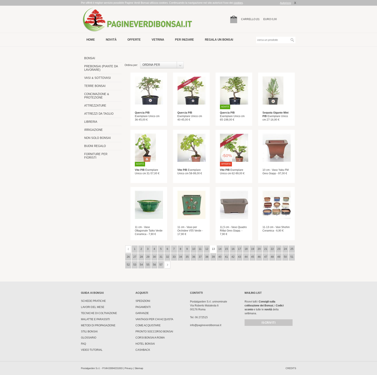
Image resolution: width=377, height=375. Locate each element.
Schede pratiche (93, 300)
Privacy (129, 368)
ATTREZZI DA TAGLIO (98, 113)
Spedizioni (142, 300)
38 (206, 256)
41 (226, 256)
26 (128, 256)
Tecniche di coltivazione (99, 313)
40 (219, 256)
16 (233, 249)
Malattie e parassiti (95, 319)
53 (134, 264)
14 (219, 249)
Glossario (88, 337)
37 (200, 256)
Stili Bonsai (89, 331)
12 (206, 249)
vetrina (158, 39)
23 (278, 249)
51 (291, 256)
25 (291, 249)
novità (111, 39)
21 (265, 249)
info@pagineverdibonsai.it (205, 325)
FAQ (83, 343)
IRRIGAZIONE (93, 129)
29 (147, 256)
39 (213, 256)
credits (291, 368)
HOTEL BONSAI (145, 343)
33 (174, 256)
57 (161, 264)
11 (200, 249)
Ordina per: (131, 65)
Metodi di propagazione (98, 325)
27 (134, 256)
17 (239, 249)
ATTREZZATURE (95, 105)
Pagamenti (143, 307)
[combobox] (162, 64)
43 (239, 256)
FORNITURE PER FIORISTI (95, 155)
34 (180, 256)
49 (278, 256)
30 (154, 256)
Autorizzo (285, 3)
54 (141, 264)
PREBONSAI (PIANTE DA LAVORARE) (101, 68)
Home (90, 39)
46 (259, 256)
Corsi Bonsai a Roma (150, 337)
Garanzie (142, 313)
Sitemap (139, 368)
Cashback (142, 349)
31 (161, 256)
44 (246, 256)
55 (147, 264)
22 (272, 249)
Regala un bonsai (219, 39)
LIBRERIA (90, 121)
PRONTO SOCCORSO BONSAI (154, 331)
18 (246, 249)
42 (233, 256)
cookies (238, 2)
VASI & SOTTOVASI (97, 77)
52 (128, 264)
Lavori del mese (92, 307)
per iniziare (184, 39)
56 (154, 264)
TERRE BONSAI (95, 86)
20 (259, 249)
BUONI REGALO (95, 146)
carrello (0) (250, 19)
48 (272, 256)
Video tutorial (92, 349)
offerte (134, 39)
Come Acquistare (148, 325)
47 (265, 256)
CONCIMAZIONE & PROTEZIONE (96, 95)
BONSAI (89, 58)
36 (193, 256)
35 (187, 256)
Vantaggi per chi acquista (154, 319)
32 (167, 256)
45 (252, 256)
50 (285, 256)
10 (193, 249)
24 (285, 249)
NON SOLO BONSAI (97, 138)
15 (226, 249)
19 (252, 249)
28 (141, 256)
